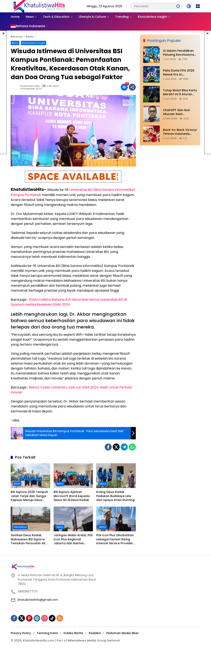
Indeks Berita (73, 633)
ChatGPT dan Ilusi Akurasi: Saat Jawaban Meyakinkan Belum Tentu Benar (179, 112)
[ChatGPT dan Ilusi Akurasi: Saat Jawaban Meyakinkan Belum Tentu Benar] (151, 114)
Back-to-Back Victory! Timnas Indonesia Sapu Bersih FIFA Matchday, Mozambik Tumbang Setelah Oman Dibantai (180, 132)
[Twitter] (116, 446)
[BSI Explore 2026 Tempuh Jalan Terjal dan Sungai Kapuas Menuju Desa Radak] (30, 475)
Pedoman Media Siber (122, 633)
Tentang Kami (47, 633)
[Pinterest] (29, 618)
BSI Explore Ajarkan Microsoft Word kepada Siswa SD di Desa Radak (72, 496)
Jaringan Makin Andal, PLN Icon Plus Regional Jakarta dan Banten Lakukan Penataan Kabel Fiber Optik (73, 539)
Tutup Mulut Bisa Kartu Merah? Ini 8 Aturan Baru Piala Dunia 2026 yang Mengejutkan (180, 92)
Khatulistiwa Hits (30, 86)
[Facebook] (108, 446)
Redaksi (95, 633)
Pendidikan (20, 527)
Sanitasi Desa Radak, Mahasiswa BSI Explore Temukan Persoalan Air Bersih (28, 539)
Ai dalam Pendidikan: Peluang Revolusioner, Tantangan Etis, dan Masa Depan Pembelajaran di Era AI (180, 53)
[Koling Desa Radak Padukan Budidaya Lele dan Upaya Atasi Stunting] (116, 475)
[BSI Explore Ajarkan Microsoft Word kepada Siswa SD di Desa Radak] (73, 475)
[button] (178, 6)
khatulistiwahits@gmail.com (38, 600)
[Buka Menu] (197, 6)
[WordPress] (37, 618)
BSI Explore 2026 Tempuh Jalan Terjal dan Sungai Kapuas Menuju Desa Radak (29, 496)
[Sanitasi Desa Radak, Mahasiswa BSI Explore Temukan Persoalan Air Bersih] (30, 519)
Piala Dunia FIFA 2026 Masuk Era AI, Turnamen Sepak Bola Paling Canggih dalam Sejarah (179, 73)
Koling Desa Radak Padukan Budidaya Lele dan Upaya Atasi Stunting (115, 496)
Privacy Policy (21, 633)
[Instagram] (44, 618)
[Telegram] (124, 446)
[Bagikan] (132, 87)
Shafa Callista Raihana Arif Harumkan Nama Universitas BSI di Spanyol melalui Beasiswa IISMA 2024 (69, 302)
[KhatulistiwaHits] (39, 6)
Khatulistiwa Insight (33, 43)
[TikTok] (52, 618)
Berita (15, 43)
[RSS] (59, 618)
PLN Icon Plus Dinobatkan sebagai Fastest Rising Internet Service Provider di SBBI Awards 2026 (115, 539)
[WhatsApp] (132, 446)
